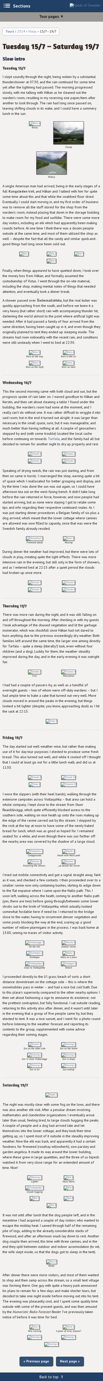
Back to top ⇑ (51, 1376)
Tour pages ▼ (51, 16)
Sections (21, 6)
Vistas (32, 31)
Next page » (70, 1361)
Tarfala (54, 439)
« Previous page (36, 1361)
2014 (21, 31)
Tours (9, 31)
